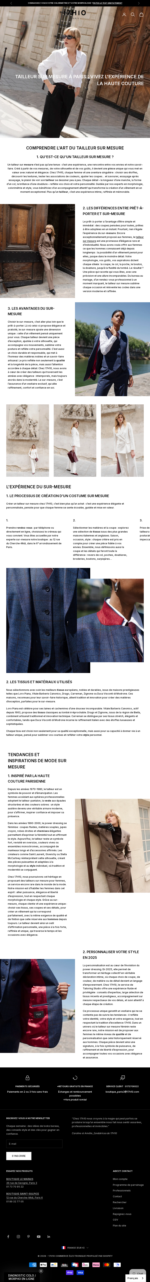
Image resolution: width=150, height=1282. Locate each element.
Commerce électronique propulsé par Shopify (83, 1256)
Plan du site (119, 1225)
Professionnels (122, 1190)
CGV (115, 1219)
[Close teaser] (41, 1271)
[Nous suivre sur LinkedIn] (49, 1237)
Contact (117, 1196)
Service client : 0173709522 (122, 1086)
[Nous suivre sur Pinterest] (28, 1237)
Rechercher (120, 1202)
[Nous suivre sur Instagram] (18, 1237)
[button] (22, 1277)
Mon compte (120, 1179)
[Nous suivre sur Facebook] (8, 1237)
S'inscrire (19, 1155)
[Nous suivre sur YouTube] (39, 1237)
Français (133, 1278)
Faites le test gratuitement (107, 3)
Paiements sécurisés (27, 1086)
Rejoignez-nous (122, 1214)
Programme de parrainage (128, 1184)
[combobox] (135, 1278)
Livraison (118, 1208)
